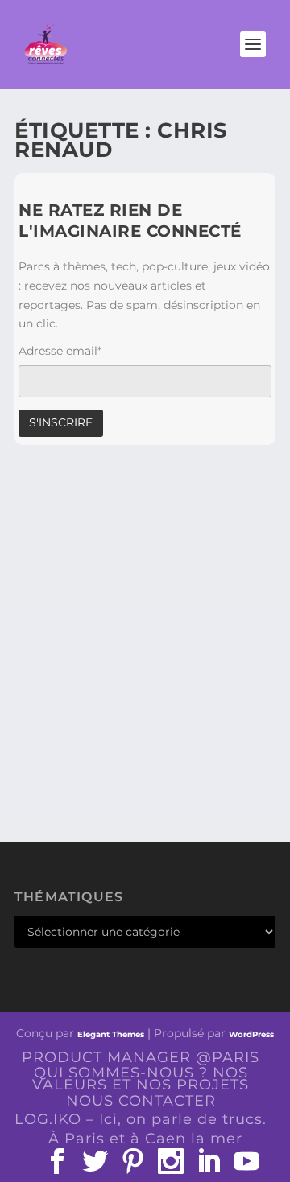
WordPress (251, 1034)
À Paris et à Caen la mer (145, 1138)
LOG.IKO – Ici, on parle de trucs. (140, 1119)
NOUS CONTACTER (141, 1101)
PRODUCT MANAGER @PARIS (140, 1057)
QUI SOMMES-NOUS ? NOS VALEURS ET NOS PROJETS (140, 1078)
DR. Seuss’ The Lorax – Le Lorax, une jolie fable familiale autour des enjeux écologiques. (130, 673)
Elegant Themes (110, 1034)
